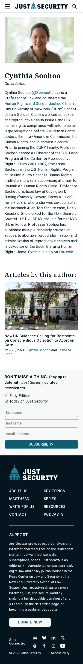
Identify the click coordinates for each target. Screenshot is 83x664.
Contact (18, 514)
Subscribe (38, 444)
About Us (18, 491)
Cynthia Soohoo (38, 350)
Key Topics (54, 491)
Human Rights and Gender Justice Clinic (38, 103)
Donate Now (30, 622)
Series (50, 499)
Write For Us (22, 506)
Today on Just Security (28, 401)
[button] (74, 6)
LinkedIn (66, 252)
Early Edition (19, 396)
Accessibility (60, 653)
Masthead (19, 499)
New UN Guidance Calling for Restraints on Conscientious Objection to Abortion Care (40, 340)
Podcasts (54, 514)
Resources (54, 506)
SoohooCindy (47, 92)
